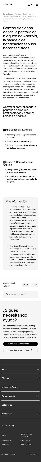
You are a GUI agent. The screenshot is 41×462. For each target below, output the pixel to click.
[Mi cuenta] (29, 5)
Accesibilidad (6, 440)
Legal (3, 435)
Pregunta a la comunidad (18, 350)
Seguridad (5, 444)
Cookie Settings (26, 444)
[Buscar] (32, 5)
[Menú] (37, 5)
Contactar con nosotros (18, 344)
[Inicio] (7, 5)
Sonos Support (8, 14)
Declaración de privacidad (26, 435)
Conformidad (25, 440)
